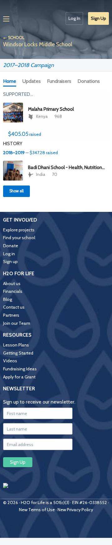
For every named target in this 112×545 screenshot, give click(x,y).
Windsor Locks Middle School (37, 44)
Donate (10, 245)
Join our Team (16, 323)
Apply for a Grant (19, 377)
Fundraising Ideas (20, 369)
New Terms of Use (37, 509)
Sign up (10, 261)
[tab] (11, 82)
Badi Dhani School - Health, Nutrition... (66, 167)
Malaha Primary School (51, 109)
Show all (16, 191)
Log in (9, 254)
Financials (12, 291)
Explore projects (19, 230)
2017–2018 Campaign (28, 65)
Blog (7, 299)
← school (13, 37)
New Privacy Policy (75, 509)
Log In (74, 18)
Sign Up (98, 18)
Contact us (14, 307)
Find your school (19, 237)
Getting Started (18, 353)
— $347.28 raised (30, 152)
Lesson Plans (16, 345)
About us (12, 283)
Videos (10, 361)
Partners (11, 315)
